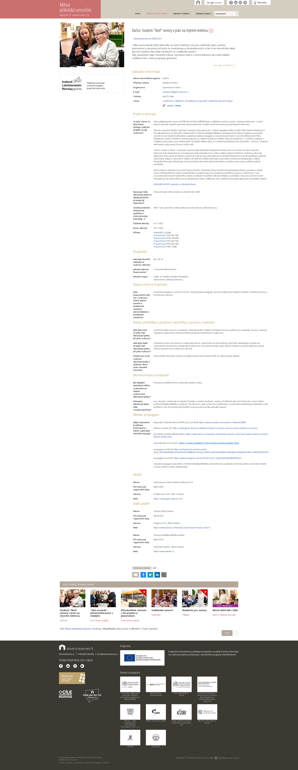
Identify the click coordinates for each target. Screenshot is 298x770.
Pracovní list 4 (160, 243)
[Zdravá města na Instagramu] (76, 666)
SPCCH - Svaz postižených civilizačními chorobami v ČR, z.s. (130, 724)
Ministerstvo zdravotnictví (156, 694)
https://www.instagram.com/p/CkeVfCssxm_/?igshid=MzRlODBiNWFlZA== (208, 458)
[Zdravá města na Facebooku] (61, 666)
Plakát (157, 232)
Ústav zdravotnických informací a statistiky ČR (181, 723)
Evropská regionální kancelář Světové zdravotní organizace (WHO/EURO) (130, 696)
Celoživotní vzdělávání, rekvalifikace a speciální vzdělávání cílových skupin (198, 100)
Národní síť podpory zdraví (207, 722)
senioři (170, 106)
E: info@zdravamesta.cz (106, 654)
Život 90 (155, 746)
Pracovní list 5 (160, 246)
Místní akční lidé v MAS (225, 610)
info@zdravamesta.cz (68, 760)
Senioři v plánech (181, 14)
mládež (178, 106)
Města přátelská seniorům (75, 9)
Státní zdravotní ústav (156, 721)
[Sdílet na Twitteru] (149, 575)
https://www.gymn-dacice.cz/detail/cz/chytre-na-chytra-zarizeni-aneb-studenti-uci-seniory (215, 428)
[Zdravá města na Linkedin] (68, 666)
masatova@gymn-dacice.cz (175, 91)
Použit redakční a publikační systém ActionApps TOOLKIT (84, 762)
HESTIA (130, 746)
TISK (227, 632)
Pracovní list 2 (160, 238)
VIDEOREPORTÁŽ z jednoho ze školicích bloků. (175, 184)
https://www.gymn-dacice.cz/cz (168, 498)
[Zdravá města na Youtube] (83, 666)
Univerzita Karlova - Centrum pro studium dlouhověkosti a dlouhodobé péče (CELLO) (207, 697)
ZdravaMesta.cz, (67, 654)
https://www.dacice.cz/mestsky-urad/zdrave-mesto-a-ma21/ (182, 527)
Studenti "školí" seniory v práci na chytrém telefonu (70, 613)
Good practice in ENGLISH (148, 38)
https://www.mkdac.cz (164, 551)
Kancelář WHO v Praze (181, 694)
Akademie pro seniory (194, 610)
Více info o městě (222, 65)
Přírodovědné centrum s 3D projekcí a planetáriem (133, 613)
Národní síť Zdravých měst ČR (80, 648)
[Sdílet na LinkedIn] (156, 575)
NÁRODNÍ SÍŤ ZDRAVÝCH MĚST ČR (190, 758)
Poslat (135, 575)
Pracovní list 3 (160, 240)
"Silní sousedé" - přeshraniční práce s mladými (101, 613)
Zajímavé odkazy (203, 14)
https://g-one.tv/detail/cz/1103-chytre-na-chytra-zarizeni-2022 (209, 443)
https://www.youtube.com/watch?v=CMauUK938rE (222, 422)
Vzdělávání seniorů (162, 610)
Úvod (137, 14)
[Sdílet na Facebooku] (142, 575)
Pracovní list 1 (160, 235)
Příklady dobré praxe (157, 14)
